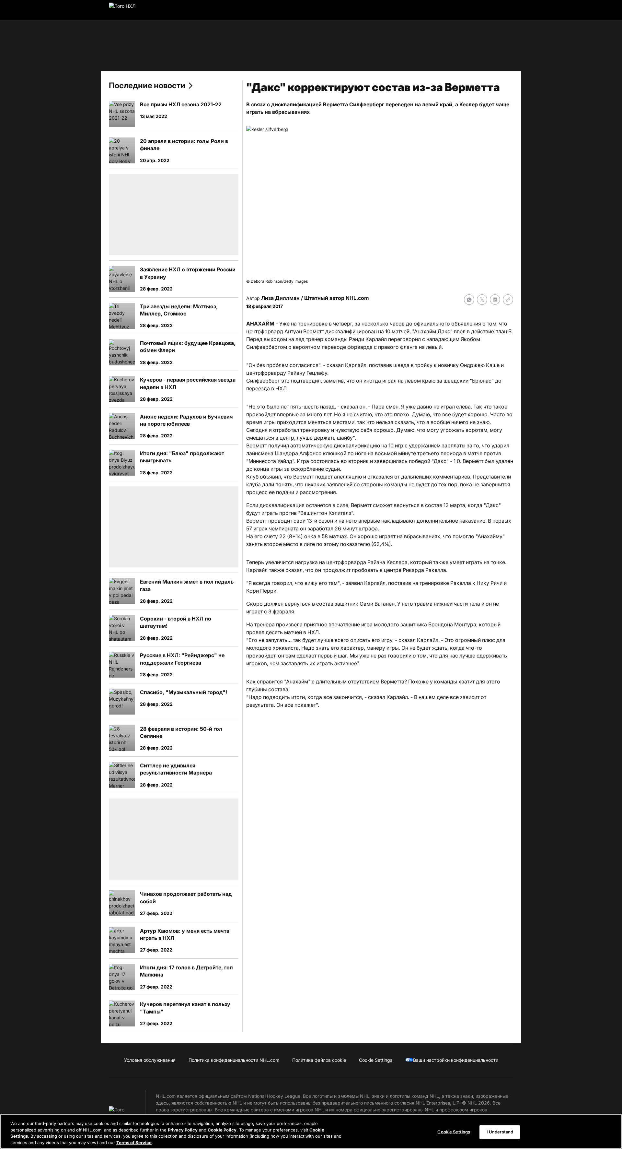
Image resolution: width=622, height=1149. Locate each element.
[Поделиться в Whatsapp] (469, 299)
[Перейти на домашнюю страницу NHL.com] (132, 10)
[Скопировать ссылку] (508, 299)
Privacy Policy (183, 1129)
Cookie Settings (453, 1131)
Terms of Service (134, 1142)
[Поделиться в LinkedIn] (495, 299)
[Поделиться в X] (482, 299)
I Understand (500, 1131)
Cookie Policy (222, 1129)
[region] (311, 1131)
